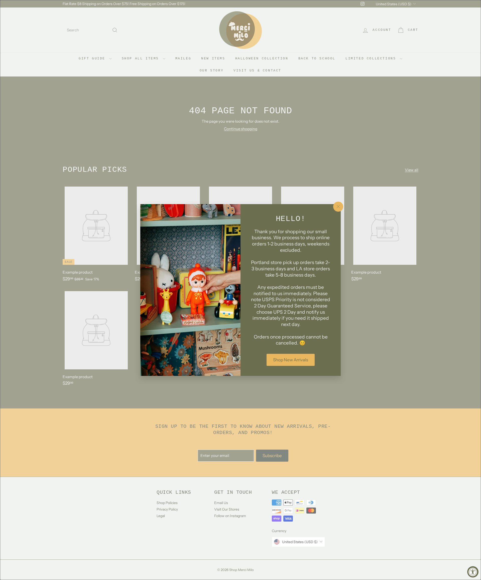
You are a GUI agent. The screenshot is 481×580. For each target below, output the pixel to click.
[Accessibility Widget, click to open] (472, 571)
